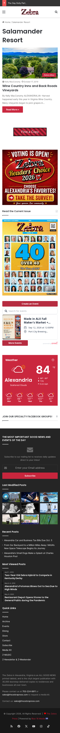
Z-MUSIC (6, 655)
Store (5, 635)
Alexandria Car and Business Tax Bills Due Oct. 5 (28, 540)
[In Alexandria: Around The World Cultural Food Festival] (30, 519)
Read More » (12, 109)
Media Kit (7, 650)
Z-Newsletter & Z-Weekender (16, 659)
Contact (6, 640)
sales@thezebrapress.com (15, 694)
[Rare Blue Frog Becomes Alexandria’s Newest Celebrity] (49, 519)
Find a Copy (30, 132)
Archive (6, 621)
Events (5, 626)
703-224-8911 (29, 691)
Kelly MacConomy (12, 82)
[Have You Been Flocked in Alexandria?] (11, 519)
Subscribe (7, 645)
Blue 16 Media (39, 718)
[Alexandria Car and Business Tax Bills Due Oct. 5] (11, 497)
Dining (5, 631)
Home (7, 22)
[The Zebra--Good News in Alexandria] (30, 11)
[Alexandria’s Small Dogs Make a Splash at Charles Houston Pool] (49, 497)
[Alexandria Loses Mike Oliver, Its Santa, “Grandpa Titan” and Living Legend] (30, 508)
